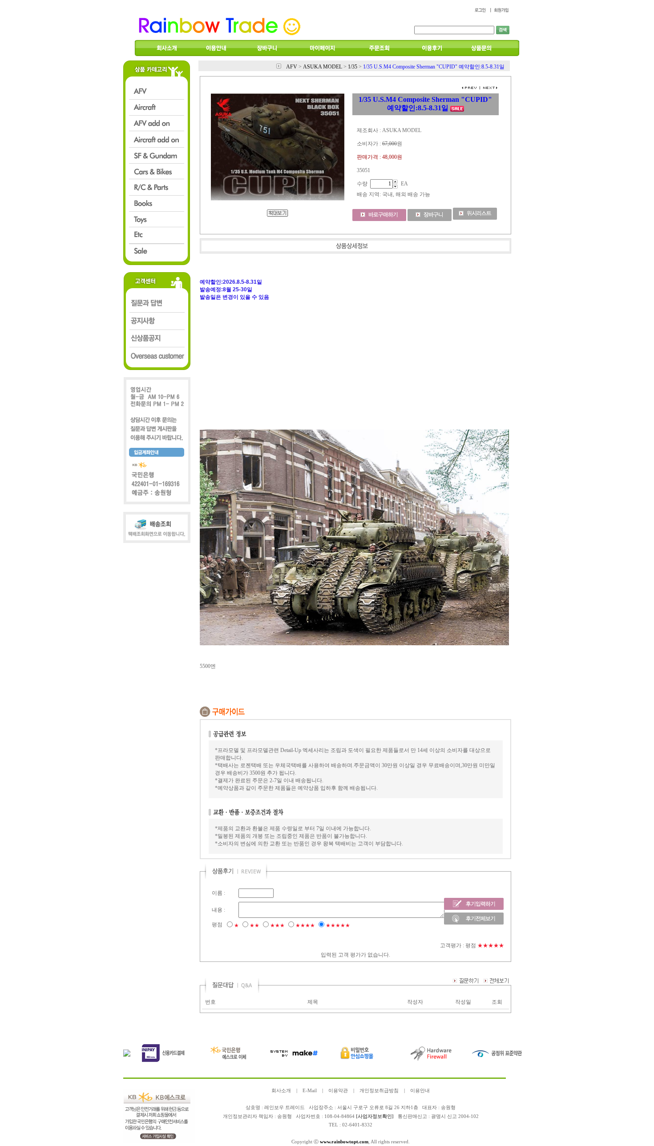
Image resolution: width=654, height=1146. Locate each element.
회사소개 (281, 1090)
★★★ (277, 925)
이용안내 (420, 1090)
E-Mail (310, 1090)
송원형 (284, 1116)
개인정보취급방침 (379, 1090)
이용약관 (338, 1090)
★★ (254, 925)
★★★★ (305, 925)
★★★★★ (338, 925)
